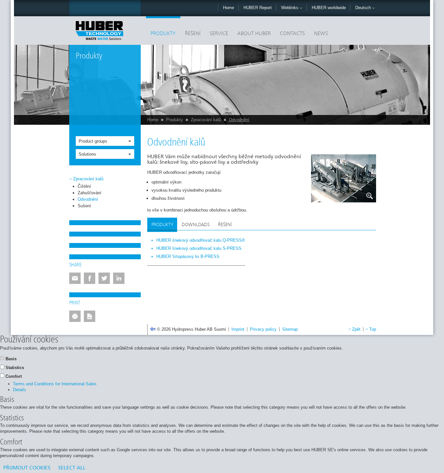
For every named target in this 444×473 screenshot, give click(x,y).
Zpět (356, 329)
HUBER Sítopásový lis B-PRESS (187, 256)
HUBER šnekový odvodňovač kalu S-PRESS (199, 248)
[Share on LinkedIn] (118, 278)
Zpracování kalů (206, 119)
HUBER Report (257, 7)
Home (228, 7)
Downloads (196, 225)
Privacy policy (263, 329)
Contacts (292, 33)
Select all (71, 468)
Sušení (84, 205)
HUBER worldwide (329, 7)
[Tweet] (104, 278)
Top (372, 329)
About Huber (254, 33)
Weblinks (290, 7)
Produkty (163, 33)
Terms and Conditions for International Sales (55, 383)
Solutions (87, 154)
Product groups (93, 141)
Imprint (237, 329)
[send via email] (75, 278)
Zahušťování (89, 192)
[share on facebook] (89, 278)
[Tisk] (75, 316)
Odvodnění (239, 119)
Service (219, 33)
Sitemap (290, 329)
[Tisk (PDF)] (89, 316)
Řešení (193, 33)
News (321, 33)
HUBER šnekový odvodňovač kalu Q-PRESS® (200, 240)
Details (19, 389)
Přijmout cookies (26, 468)
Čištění (84, 186)
